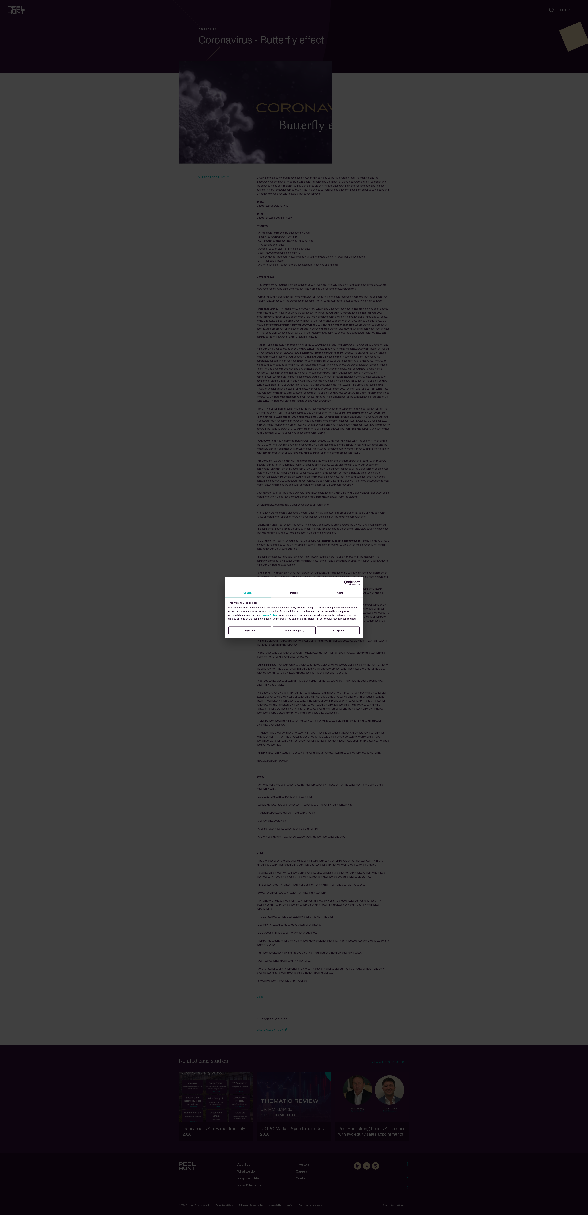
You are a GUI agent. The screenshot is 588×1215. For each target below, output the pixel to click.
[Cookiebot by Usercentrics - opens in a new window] (346, 582)
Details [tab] (294, 592)
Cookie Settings (292, 630)
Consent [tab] (248, 592)
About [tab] (340, 592)
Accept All (338, 630)
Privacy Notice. (269, 615)
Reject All (250, 630)
